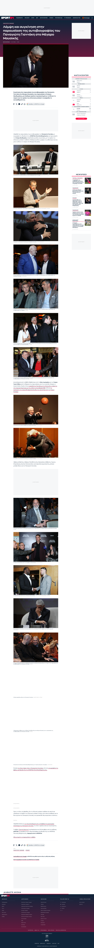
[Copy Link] (22, 104)
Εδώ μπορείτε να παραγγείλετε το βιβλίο (24, 894)
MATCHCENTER (44, 17)
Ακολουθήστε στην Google (20, 913)
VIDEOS (51, 17)
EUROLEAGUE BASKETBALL (75, 220)
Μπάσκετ (27, 17)
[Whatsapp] (25, 104)
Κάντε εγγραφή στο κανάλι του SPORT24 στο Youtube (26, 916)
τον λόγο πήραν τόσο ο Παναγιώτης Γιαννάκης (30, 768)
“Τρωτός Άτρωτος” (23, 886)
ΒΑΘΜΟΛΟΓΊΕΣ (76, 17)
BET (37, 17)
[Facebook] (14, 104)
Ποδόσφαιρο (19, 17)
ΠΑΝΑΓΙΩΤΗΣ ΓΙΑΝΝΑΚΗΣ (18, 907)
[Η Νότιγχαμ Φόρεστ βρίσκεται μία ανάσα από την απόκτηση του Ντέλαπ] (88, 191)
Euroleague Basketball (85, 18)
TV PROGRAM (67, 17)
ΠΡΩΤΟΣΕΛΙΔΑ (58, 17)
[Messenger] (19, 104)
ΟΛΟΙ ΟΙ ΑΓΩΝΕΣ (81, 118)
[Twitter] (16, 104)
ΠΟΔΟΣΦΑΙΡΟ (75, 210)
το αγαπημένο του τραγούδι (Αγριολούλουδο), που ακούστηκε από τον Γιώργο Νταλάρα (33, 389)
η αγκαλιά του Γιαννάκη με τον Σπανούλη (40, 386)
